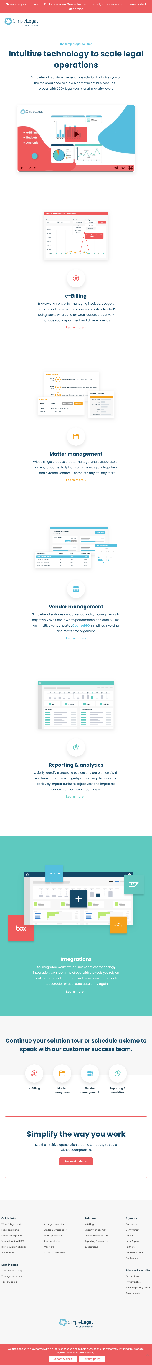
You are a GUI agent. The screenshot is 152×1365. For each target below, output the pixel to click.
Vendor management (96, 1235)
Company (131, 1224)
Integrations (91, 1246)
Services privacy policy (138, 1287)
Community (132, 1229)
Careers (130, 1235)
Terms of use (132, 1276)
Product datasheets (54, 1252)
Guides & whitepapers (55, 1229)
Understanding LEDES (12, 1241)
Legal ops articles (53, 1235)
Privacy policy (133, 1281)
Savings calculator (54, 1224)
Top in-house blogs (12, 1270)
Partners (130, 1246)
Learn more (75, 327)
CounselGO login (135, 1252)
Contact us (132, 1258)
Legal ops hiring (10, 1229)
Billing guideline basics (13, 1246)
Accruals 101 (7, 1252)
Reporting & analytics (96, 1241)
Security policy (134, 1293)
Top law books (9, 1281)
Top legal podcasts (11, 1276)
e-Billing (89, 1224)
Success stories (52, 1241)
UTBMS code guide (11, 1235)
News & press (133, 1241)
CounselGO (81, 625)
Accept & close (62, 1359)
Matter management (96, 1229)
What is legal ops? (11, 1224)
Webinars (49, 1246)
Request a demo (76, 1161)
